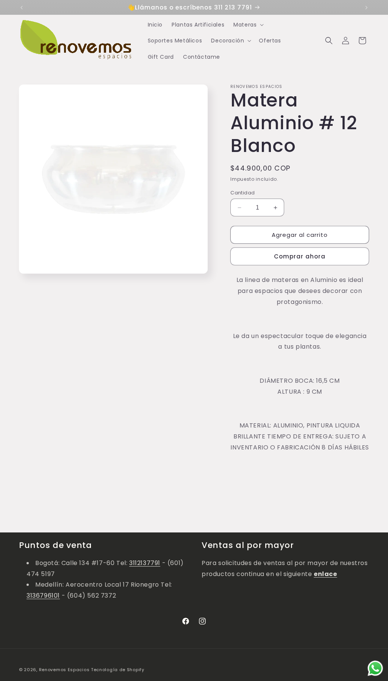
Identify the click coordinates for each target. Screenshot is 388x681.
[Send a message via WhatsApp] (375, 668)
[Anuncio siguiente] (366, 7)
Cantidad (242, 192)
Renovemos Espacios (64, 670)
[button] (248, 25)
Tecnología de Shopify (117, 670)
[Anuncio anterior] (21, 7)
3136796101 (43, 595)
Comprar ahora (299, 256)
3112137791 (144, 563)
